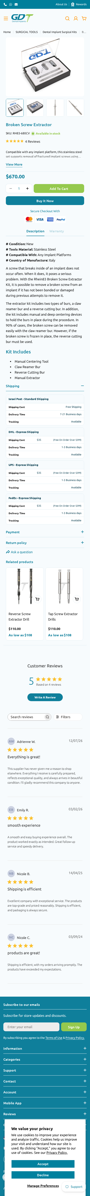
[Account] (75, 18)
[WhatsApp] (11, 4)
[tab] (35, 232)
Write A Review (45, 697)
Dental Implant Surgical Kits (60, 31)
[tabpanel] (45, 310)
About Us (61, 4)
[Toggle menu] (5, 18)
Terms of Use (53, 1037)
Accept (43, 1163)
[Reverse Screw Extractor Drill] (25, 586)
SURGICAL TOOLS (27, 31)
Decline (43, 1174)
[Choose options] (37, 599)
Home (7, 31)
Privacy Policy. (57, 1152)
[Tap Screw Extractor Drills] (64, 586)
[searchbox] (26, 717)
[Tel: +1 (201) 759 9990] (5, 4)
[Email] (16, 4)
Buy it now (45, 200)
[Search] (67, 18)
